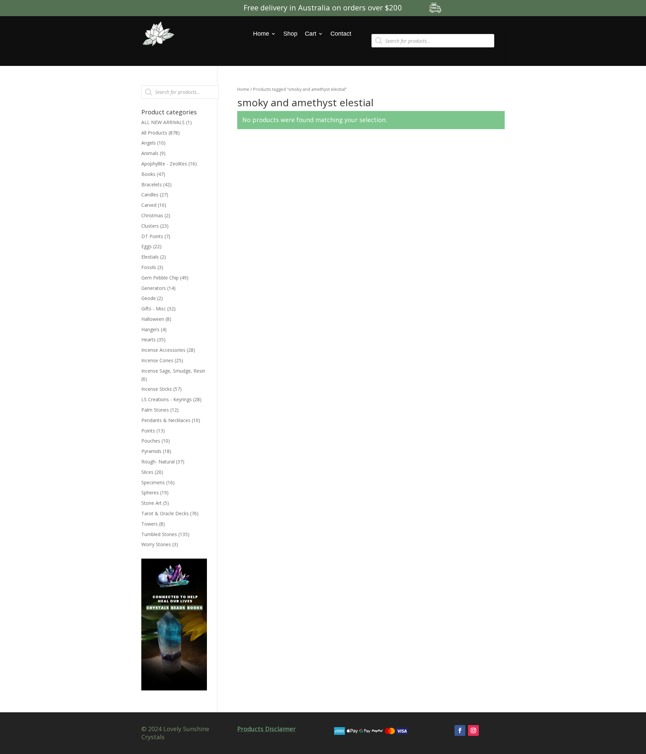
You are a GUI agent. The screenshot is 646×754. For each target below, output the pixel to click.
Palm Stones (155, 410)
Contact (340, 33)
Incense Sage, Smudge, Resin (173, 371)
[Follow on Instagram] (473, 730)
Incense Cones (157, 360)
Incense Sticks (156, 389)
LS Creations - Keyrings (166, 399)
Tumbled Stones (159, 534)
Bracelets (151, 184)
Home (261, 33)
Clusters (150, 226)
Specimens (153, 482)
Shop (290, 33)
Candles (149, 194)
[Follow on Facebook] (460, 730)
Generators (153, 288)
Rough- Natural (158, 461)
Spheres (150, 492)
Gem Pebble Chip (160, 277)
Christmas (152, 215)
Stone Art (151, 503)
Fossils (148, 267)
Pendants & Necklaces (165, 420)
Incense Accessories (163, 350)
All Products (154, 132)
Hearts (148, 339)
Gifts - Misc (153, 308)
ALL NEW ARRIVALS (163, 122)
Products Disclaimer (266, 729)
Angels (148, 143)
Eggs (146, 246)
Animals (149, 153)
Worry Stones (156, 544)
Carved (148, 205)
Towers (149, 524)
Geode (148, 298)
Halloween (152, 319)
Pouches (150, 441)
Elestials (150, 257)
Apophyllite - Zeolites (164, 163)
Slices (147, 472)
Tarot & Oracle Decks (165, 513)
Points (148, 430)
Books (148, 174)
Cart (310, 33)
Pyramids (151, 451)
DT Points (152, 236)
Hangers (150, 329)
